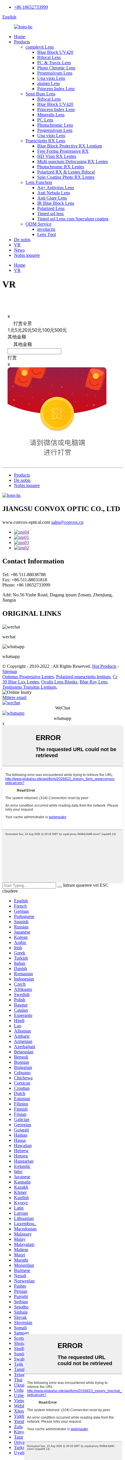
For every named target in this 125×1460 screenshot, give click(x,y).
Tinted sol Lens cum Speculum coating (72, 218)
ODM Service (38, 224)
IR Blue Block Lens (55, 203)
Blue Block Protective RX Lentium (69, 145)
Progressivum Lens (54, 73)
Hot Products (104, 666)
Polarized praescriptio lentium (83, 676)
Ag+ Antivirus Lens (55, 187)
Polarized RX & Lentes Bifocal (66, 171)
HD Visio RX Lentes (56, 156)
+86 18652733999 (31, 7)
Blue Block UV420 (55, 52)
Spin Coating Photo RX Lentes (65, 177)
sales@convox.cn (67, 522)
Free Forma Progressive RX (63, 151)
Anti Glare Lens (52, 198)
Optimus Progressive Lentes (28, 676)
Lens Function (39, 182)
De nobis (22, 239)
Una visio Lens (51, 78)
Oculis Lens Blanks (59, 681)
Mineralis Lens (51, 114)
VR (17, 244)
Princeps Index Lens (56, 88)
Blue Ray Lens (93, 681)
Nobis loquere (27, 255)
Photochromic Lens (55, 125)
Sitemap (9, 671)
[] (59, 887)
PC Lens (45, 119)
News (19, 250)
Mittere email (14, 697)
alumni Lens (48, 83)
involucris (46, 229)
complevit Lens (40, 47)
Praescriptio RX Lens (45, 140)
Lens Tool (46, 234)
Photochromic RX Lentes (60, 166)
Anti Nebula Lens (53, 192)
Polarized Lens (51, 208)
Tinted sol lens (50, 213)
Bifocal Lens (49, 57)
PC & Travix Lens (54, 62)
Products (22, 41)
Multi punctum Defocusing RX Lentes (72, 161)
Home (19, 36)
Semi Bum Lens (40, 93)
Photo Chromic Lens (56, 67)
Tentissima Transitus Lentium (29, 687)
